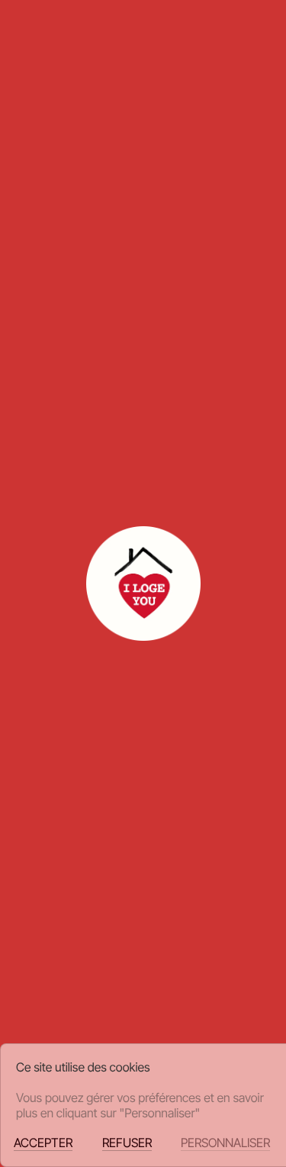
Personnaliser (225, 1143)
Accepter (43, 1143)
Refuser (127, 1143)
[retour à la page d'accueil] (26, 30)
